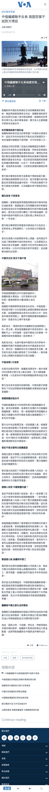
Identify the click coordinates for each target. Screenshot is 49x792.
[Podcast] (35, 737)
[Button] (44, 37)
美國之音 (11, 86)
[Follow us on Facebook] (4, 737)
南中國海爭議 (8, 12)
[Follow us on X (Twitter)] (10, 737)
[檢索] (41, 788)
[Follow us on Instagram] (22, 737)
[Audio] (18, 788)
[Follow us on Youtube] (16, 737)
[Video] (30, 788)
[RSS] (29, 737)
